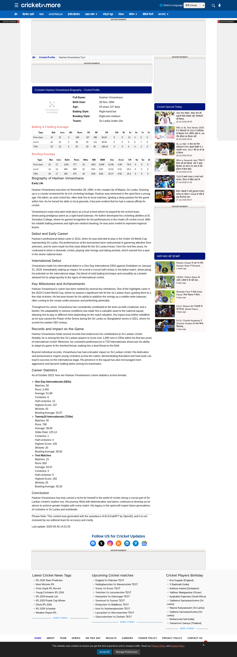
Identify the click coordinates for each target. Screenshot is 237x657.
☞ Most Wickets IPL (43, 584)
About (51, 638)
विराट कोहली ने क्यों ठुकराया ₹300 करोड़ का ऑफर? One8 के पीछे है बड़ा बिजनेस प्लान (190, 194)
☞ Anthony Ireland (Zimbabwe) (183, 588)
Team (63, 638)
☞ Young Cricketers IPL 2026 (48, 592)
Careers (127, 638)
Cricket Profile (47, 57)
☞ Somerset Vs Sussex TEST (109, 600)
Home (38, 638)
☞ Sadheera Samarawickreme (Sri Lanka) (185, 601)
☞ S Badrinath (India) (178, 584)
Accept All (104, 652)
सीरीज (133, 14)
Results (111, 638)
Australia (56, 14)
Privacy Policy (172, 638)
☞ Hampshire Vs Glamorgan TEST (111, 596)
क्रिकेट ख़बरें (28, 14)
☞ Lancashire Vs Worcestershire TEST (113, 612)
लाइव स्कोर (91, 14)
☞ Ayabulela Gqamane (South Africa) (186, 596)
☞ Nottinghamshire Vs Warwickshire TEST (115, 584)
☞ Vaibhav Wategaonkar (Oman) (184, 592)
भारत (41, 14)
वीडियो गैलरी (148, 14)
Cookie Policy (147, 638)
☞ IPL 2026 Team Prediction (48, 580)
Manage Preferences (127, 652)
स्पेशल (121, 14)
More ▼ (163, 14)
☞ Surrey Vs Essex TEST (106, 588)
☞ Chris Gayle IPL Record (47, 588)
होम (16, 14)
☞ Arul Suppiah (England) (180, 580)
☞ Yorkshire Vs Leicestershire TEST (112, 592)
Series (76, 638)
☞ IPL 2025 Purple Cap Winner (49, 600)
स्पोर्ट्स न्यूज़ (108, 14)
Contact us (195, 638)
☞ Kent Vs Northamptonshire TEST (111, 608)
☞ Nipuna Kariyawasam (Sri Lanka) (185, 607)
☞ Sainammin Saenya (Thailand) (184, 623)
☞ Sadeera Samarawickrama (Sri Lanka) (184, 612)
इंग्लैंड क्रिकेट (74, 14)
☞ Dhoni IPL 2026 (42, 604)
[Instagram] (110, 543)
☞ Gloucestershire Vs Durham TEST (112, 616)
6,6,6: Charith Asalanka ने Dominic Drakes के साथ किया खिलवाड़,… (189, 323)
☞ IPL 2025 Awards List (45, 596)
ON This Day (93, 638)
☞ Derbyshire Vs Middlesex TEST (111, 604)
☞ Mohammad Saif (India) (180, 619)
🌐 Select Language (171, 5)
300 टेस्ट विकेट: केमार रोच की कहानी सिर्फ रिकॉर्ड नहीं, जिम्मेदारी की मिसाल (189, 116)
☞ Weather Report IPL (45, 612)
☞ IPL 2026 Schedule (44, 608)
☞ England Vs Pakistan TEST (108, 580)
